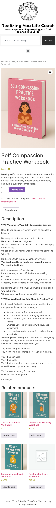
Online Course (38, 198)
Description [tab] (11, 210)
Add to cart (17, 189)
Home (4, 61)
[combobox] (21, 40)
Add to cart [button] (9, 435)
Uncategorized (15, 61)
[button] (28, 51)
